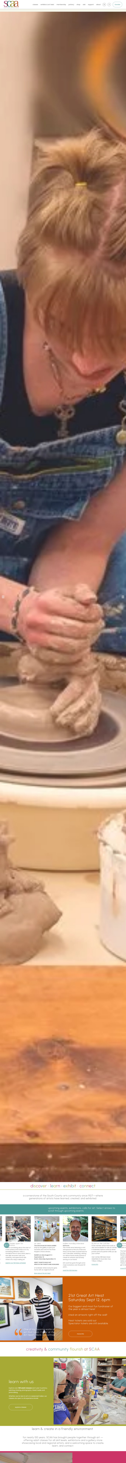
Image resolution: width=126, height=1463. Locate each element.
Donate (117, 4)
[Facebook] (109, 4)
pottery (71, 4)
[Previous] (6, 1245)
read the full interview (70, 1270)
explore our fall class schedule (16, 1263)
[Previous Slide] (3, 596)
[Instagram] (104, 4)
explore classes (20, 1407)
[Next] (119, 1245)
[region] (63, 1245)
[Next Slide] (123, 596)
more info (95, 1264)
